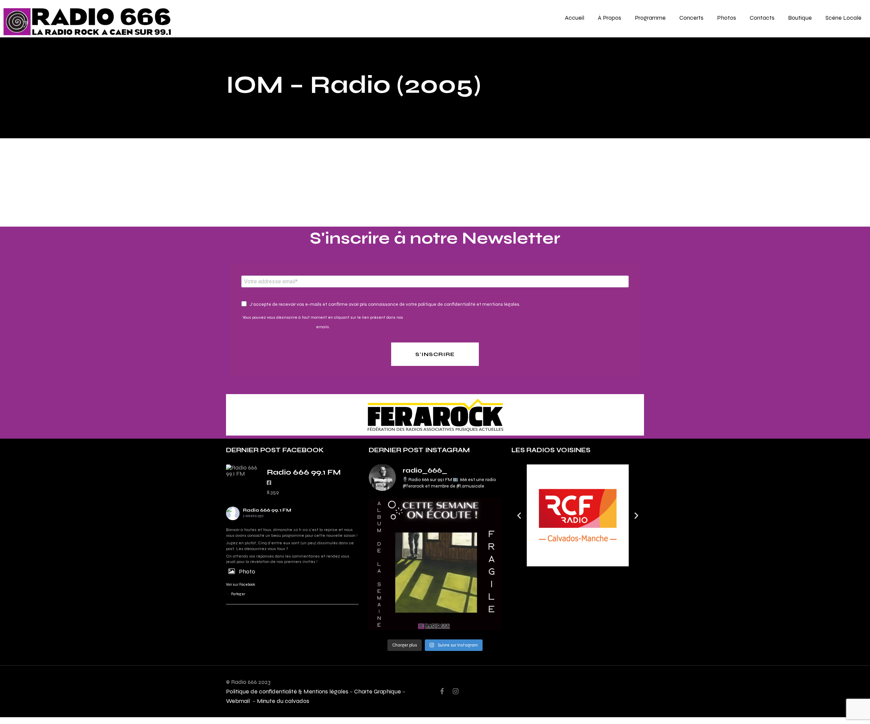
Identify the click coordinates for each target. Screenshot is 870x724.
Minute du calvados (283, 700)
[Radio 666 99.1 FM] (243, 470)
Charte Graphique (377, 691)
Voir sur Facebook (240, 584)
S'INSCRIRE (435, 354)
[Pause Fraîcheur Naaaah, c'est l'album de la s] (435, 564)
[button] (519, 515)
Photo (247, 571)
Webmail (238, 700)
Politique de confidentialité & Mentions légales (287, 691)
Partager (238, 594)
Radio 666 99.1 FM (267, 510)
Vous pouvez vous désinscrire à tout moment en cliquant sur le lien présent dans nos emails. (323, 322)
